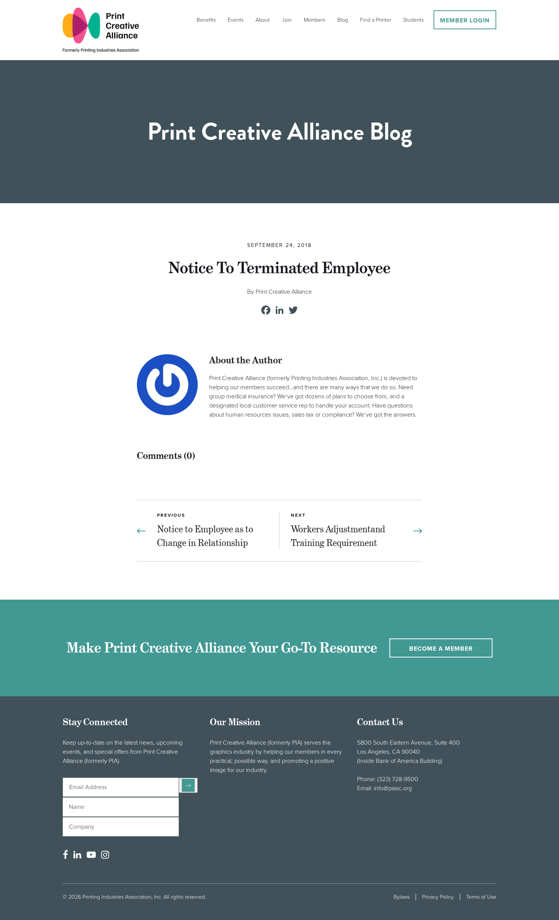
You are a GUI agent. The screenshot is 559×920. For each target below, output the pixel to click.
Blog (342, 20)
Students (413, 20)
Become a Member (441, 649)
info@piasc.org (393, 788)
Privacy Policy (438, 897)
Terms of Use (481, 897)
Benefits (206, 20)
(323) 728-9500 (397, 779)
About (263, 20)
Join (287, 20)
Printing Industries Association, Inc (122, 897)
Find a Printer (375, 20)
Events (235, 20)
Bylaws (402, 897)
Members (314, 20)
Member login (465, 20)
